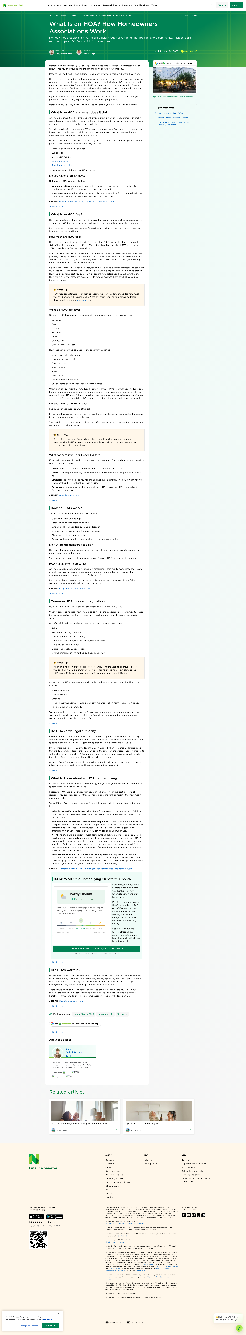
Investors (109, 1197)
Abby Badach (73, 1051)
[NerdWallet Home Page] (13, 5)
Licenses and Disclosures (135, 1223)
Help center (149, 1160)
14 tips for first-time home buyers (76, 588)
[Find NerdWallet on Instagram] (194, 1215)
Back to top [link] (58, 206)
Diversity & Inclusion (115, 1175)
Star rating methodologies (117, 1182)
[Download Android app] (54, 1216)
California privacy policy (193, 1171)
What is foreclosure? (69, 495)
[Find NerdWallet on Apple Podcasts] (198, 1215)
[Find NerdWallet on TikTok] (203, 1215)
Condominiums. (60, 161)
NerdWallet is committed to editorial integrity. (174, 97)
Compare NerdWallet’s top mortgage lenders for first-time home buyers (95, 869)
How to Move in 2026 (84, 1014)
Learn (73, 15)
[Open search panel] (211, 5)
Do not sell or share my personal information (197, 1180)
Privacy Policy (114, 1269)
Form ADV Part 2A (170, 1267)
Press (107, 1190)
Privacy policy (188, 1167)
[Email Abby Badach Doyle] (67, 1055)
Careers (108, 1167)
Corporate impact (113, 1171)
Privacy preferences (191, 1175)
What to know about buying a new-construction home (87, 201)
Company (109, 1160)
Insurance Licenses (124, 1236)
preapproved (83, 300)
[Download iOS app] (36, 1216)
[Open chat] (239, 1328)
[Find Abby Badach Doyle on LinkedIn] (71, 1055)
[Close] (242, 1314)
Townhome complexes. (63, 165)
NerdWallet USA (116, 1322)
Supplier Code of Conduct (194, 1164)
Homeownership (105, 1014)
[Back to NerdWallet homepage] (50, 15)
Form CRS (159, 1267)
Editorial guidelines (114, 1179)
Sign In (222, 5)
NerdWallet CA (137, 1322)
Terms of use (188, 1160)
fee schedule (120, 1271)
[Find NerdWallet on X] (184, 1215)
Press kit (109, 1193)
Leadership (110, 1164)
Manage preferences (29, 1326)
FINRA (146, 1264)
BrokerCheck (140, 1271)
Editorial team (112, 1186)
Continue (50, 1326)
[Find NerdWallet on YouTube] (189, 1215)
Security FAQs (150, 1164)
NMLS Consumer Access (114, 1223)
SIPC (151, 1264)
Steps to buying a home (71, 1001)
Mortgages (61, 15)
